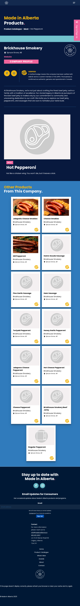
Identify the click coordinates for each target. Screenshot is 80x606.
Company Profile (21, 61)
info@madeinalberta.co (39, 532)
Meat (26, 29)
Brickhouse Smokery (23, 48)
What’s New (41, 556)
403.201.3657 (35, 535)
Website (8, 56)
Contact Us (32, 513)
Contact (41, 566)
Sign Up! (40, 516)
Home (41, 549)
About (41, 562)
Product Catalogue (13, 29)
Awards (41, 559)
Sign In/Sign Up (77, 31)
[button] (74, 3)
